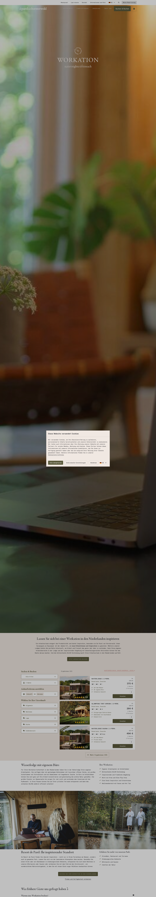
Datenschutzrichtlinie (56, 455)
